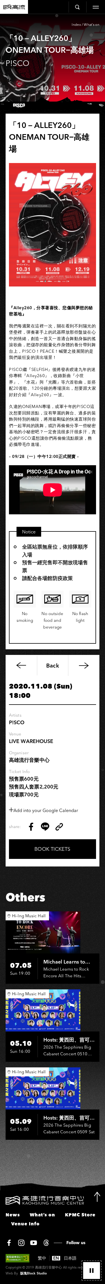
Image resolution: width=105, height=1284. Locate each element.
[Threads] (46, 1242)
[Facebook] (9, 1242)
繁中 (42, 1258)
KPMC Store (80, 1214)
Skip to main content (52, 23)
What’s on (91, 24)
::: (2, 1199)
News (13, 1214)
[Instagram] (21, 1242)
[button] (92, 1271)
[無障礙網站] (17, 1258)
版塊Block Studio (33, 1273)
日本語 (70, 1258)
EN (56, 1258)
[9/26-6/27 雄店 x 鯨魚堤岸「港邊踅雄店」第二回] (83, 665)
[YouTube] (33, 1242)
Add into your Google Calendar (45, 810)
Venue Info (25, 1223)
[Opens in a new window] (31, 826)
